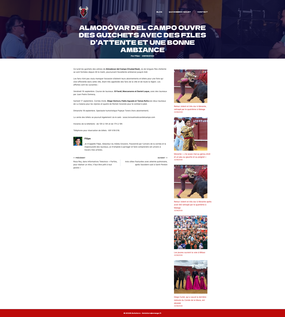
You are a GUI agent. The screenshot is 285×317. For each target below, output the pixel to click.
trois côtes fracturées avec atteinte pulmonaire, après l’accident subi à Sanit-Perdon (146, 161)
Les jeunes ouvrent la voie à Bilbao (189, 252)
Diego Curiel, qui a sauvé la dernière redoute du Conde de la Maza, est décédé (190, 300)
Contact (202, 12)
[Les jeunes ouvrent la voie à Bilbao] (193, 232)
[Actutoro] (83, 11)
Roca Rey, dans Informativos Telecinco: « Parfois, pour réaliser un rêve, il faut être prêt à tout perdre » (95, 163)
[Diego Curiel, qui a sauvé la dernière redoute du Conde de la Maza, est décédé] (193, 277)
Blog (159, 12)
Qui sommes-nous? (180, 12)
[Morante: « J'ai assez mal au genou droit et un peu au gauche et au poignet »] (193, 134)
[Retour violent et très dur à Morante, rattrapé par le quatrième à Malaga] (193, 86)
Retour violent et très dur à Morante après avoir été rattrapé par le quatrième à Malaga (193, 205)
